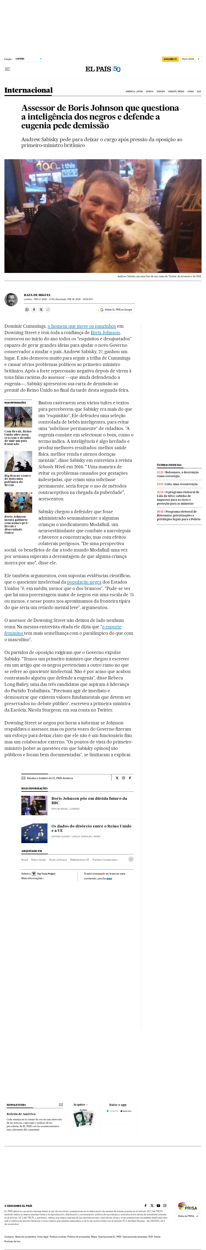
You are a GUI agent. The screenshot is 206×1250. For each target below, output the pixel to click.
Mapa (94, 1237)
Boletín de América (21, 1114)
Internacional (28, 90)
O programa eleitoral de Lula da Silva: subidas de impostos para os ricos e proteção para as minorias (178, 497)
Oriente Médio (176, 91)
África (150, 91)
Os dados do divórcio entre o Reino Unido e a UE (92, 829)
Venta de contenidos (25, 1237)
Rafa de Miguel (37, 295)
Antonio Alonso (61, 836)
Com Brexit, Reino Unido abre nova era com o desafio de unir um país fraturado (18, 438)
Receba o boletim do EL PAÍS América (50, 778)
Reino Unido (38, 859)
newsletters (16, 1104)
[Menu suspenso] (7, 69)
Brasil (24, 859)
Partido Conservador (105, 859)
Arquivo (79, 1104)
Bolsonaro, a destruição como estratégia (178, 474)
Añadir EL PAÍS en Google (118, 309)
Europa (161, 91)
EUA (199, 91)
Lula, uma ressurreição (181, 484)
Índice (157, 1237)
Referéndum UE (79, 859)
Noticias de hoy (12, 1241)
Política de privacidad (78, 1237)
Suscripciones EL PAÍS (109, 1237)
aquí (109, 878)
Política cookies (58, 1237)
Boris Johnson (105, 332)
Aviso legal (42, 1237)
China (190, 91)
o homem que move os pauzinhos (82, 326)
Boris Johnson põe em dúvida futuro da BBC (89, 801)
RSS (150, 1237)
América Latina (134, 91)
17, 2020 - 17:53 (44, 299)
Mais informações (31, 878)
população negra (84, 582)
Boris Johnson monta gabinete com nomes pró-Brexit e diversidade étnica (16, 524)
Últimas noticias (169, 464)
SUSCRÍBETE (170, 59)
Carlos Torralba (82, 836)
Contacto (9, 1237)
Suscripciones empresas (135, 1237)
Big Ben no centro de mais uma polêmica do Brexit (17, 480)
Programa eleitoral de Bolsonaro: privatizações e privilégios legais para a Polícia (179, 515)
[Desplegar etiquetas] (131, 859)
